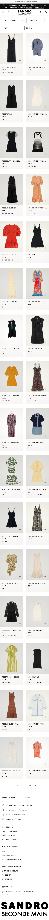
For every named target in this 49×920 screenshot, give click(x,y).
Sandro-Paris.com (30, 1)
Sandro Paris (7, 879)
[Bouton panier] (45, 12)
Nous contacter (8, 835)
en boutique (39, 7)
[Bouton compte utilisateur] (40, 12)
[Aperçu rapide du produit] (20, 60)
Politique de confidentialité (12, 859)
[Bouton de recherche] (8, 12)
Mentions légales (9, 855)
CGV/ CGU (5, 851)
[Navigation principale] (3, 12)
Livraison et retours (10, 871)
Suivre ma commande (10, 839)
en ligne (29, 7)
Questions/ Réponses (10, 831)
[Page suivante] (35, 786)
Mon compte (6, 875)
